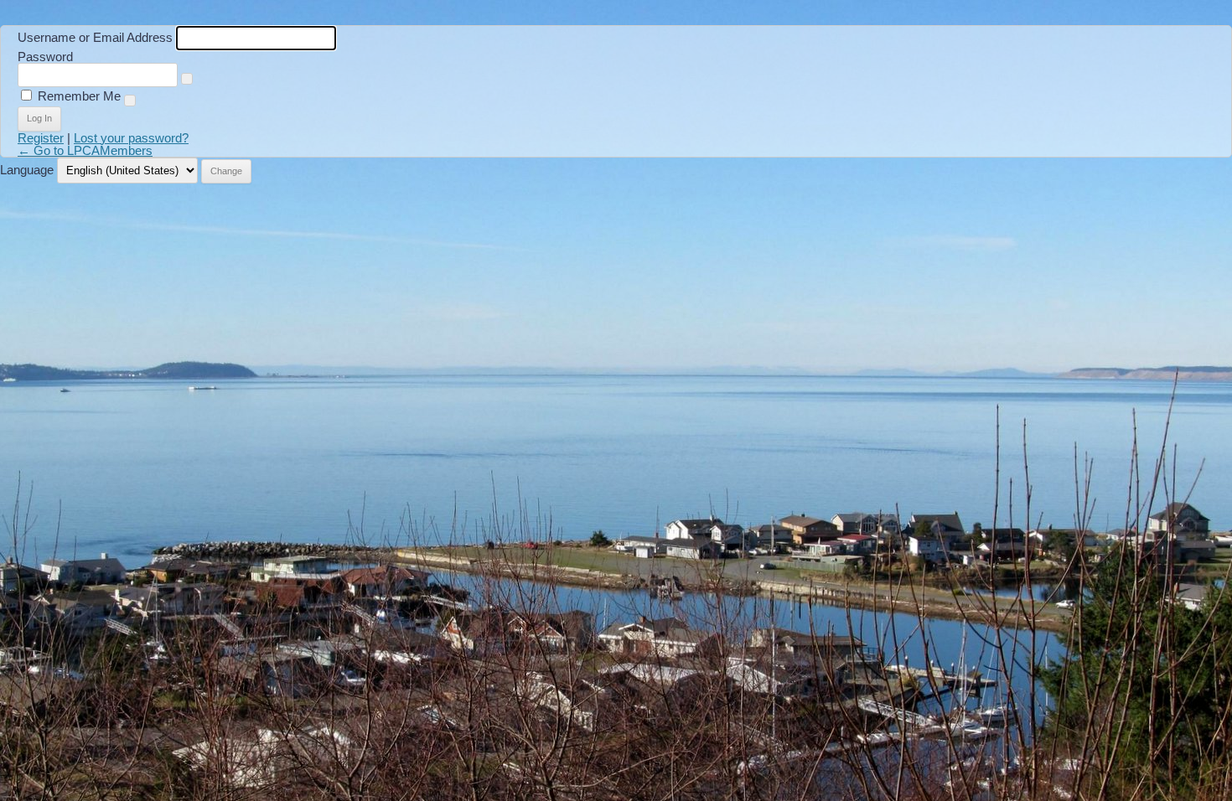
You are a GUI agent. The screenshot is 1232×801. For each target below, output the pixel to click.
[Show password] (187, 79)
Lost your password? (131, 138)
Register (41, 138)
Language (27, 170)
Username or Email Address (95, 37)
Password (45, 56)
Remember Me (79, 96)
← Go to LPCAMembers (85, 150)
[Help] (130, 100)
